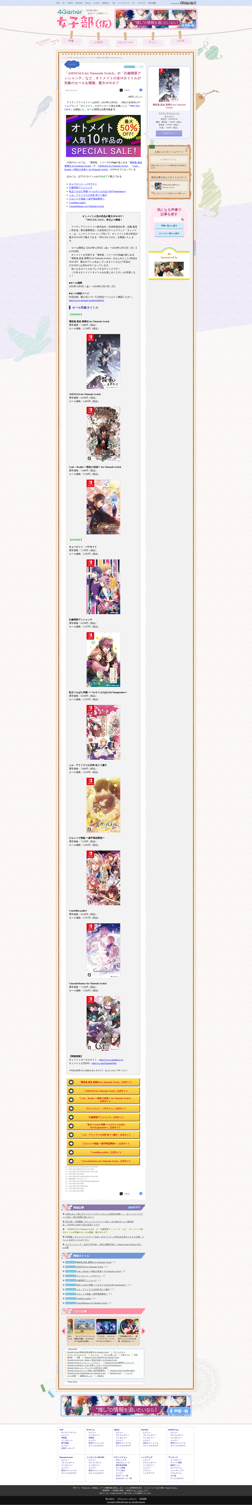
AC (133, 3)
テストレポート (149, 1462)
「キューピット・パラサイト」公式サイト (105, 1108)
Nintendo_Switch (129, 67)
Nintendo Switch (115, 1373)
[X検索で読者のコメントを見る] (121, 90)
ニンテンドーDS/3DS (95, 1457)
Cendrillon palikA (77, 202)
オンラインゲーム (68, 1432)
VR (113, 3)
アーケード (173, 1457)
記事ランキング (68, 1448)
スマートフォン (120, 1457)
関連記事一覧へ (134, 1207)
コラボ (180, 41)
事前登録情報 (121, 1465)
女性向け (106, 3)
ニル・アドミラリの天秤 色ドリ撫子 (88, 195)
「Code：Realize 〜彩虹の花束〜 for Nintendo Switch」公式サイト (105, 1099)
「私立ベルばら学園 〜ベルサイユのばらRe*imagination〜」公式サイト (105, 1126)
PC (63, 3)
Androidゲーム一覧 (124, 1478)
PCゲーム (91, 1430)
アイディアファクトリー (76, 1355)
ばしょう (86, 1376)
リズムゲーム (176, 1473)
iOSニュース (121, 1460)
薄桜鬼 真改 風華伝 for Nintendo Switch (93, 1262)
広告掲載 (142, 1499)
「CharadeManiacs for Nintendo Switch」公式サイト (105, 1161)
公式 (114, 1262)
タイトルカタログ (96, 1445)
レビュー (65, 1435)
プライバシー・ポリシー (126, 1499)
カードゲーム (176, 1468)
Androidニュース (123, 1462)
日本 (136, 1355)
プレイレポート (122, 1435)
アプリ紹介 (120, 1470)
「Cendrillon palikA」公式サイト (105, 1152)
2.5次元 (98, 42)
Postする (127, 90)
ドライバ (147, 1470)
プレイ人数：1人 (110, 1355)
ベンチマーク (148, 1473)
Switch (88, 3)
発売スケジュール (96, 1443)
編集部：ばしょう (135, 96)
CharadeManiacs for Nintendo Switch (86, 206)
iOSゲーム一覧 (122, 1476)
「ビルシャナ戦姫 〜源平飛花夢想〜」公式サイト (105, 1143)
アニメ (153, 42)
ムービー (65, 1445)
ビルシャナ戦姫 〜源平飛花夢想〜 (87, 199)
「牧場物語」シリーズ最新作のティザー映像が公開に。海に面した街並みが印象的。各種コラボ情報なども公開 (79, 1341)
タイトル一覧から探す (169, 233)
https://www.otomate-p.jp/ (111, 1060)
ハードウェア (123, 3)
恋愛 (78, 1357)
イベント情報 (176, 1462)
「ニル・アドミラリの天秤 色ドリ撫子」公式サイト (105, 1135)
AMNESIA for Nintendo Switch (113, 166)
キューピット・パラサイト (83, 184)
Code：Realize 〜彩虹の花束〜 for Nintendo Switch (98, 1271)
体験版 (64, 1438)
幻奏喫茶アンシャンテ (80, 187)
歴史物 (69, 1357)
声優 (71, 40)
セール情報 (139, 67)
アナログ (141, 3)
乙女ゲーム (125, 1355)
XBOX (70, 3)
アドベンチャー (119, 1352)
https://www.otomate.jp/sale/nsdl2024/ (86, 300)
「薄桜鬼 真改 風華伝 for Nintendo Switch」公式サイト (105, 1082)
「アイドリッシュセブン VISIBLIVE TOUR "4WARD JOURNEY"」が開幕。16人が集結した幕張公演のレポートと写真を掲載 (102, 1341)
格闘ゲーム (175, 1465)
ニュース (129, 1373)
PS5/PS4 (79, 3)
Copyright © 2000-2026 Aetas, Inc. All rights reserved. (126, 1502)
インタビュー (67, 1440)
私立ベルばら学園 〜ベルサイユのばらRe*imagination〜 (97, 191)
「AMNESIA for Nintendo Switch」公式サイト (105, 1091)
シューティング (177, 1470)
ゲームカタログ (177, 1478)
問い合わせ (110, 1499)
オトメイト (95, 1355)
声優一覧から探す (169, 226)
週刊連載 (65, 1443)
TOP (58, 3)
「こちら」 (140, 1491)
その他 (173, 1476)
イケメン (125, 42)
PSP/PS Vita (173, 1430)
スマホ (96, 3)
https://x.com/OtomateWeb (104, 1063)
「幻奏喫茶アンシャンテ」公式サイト (105, 1117)
